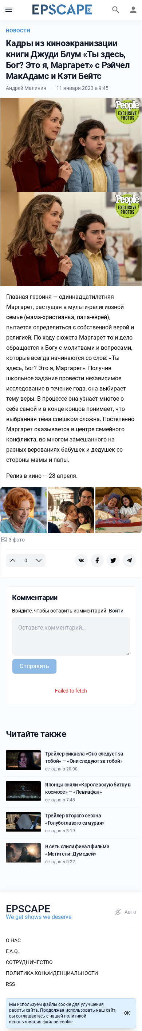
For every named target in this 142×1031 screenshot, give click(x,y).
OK (127, 1013)
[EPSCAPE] (62, 10)
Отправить (34, 666)
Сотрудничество (29, 962)
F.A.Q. (12, 951)
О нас (13, 940)
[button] (8, 10)
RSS (10, 984)
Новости (18, 30)
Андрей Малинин (26, 88)
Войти (116, 611)
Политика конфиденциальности (52, 973)
